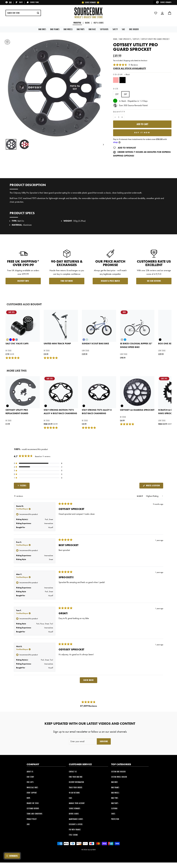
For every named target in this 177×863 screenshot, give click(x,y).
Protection (115, 819)
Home (115, 39)
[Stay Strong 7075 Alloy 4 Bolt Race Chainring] (99, 392)
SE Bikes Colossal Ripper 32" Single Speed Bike (136, 345)
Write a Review (154, 486)
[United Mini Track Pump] (61, 326)
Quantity (119, 112)
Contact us (73, 771)
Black (122, 80)
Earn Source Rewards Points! (133, 105)
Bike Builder (134, 29)
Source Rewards (74, 808)
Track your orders (75, 787)
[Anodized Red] (116, 81)
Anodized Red (116, 80)
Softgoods (104, 29)
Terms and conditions (34, 813)
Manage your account (77, 803)
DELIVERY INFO (23, 280)
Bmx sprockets (125, 39)
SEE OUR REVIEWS (154, 280)
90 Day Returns (74, 792)
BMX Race (92, 29)
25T (117, 94)
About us (30, 771)
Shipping (126, 60)
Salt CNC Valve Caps (17, 343)
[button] (38, 463)
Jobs (28, 824)
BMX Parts (80, 29)
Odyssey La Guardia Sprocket (137, 409)
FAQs (70, 797)
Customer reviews (33, 808)
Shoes (113, 813)
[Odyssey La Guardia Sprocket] (137, 392)
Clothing (114, 808)
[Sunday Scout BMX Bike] (99, 326)
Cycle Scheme (73, 834)
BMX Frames (54, 29)
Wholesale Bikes (32, 787)
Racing (87, 22)
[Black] (123, 81)
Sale (123, 29)
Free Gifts (30, 782)
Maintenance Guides (76, 819)
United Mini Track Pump (57, 343)
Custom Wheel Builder (119, 776)
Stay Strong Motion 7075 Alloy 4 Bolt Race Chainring (60, 411)
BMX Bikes (42, 29)
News (28, 797)
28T (125, 94)
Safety (115, 29)
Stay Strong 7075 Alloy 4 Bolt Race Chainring (97, 411)
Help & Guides (99, 22)
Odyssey (136, 39)
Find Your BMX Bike (75, 776)
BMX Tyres (114, 797)
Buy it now (142, 132)
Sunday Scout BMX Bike (95, 343)
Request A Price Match (110, 280)
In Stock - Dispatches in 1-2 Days (133, 101)
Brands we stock (33, 803)
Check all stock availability (129, 68)
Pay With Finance (75, 829)
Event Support (32, 792)
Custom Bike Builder (118, 771)
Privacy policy (32, 819)
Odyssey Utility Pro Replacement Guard (17, 411)
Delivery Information (76, 782)
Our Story (30, 776)
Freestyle (77, 22)
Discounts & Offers (76, 824)
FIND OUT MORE (67, 280)
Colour (121, 74)
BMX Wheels (68, 29)
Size (115, 88)
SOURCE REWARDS (165, 2)
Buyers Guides (74, 813)
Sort (140, 496)
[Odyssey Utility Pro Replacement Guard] (23, 392)
